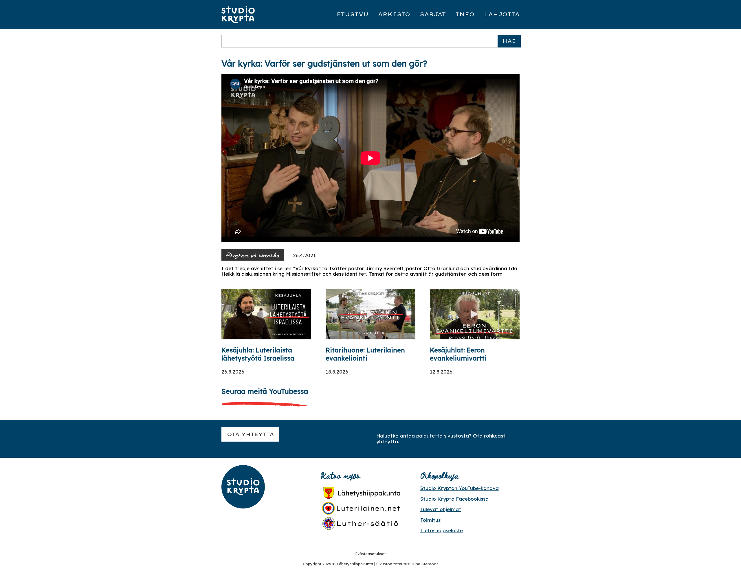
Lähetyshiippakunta (355, 563)
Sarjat (433, 14)
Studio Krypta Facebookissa (454, 499)
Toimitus (430, 520)
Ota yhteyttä (250, 434)
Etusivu (352, 14)
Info (464, 14)
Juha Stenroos (425, 563)
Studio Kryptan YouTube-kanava (459, 488)
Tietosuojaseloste (441, 530)
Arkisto (394, 14)
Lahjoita (502, 14)
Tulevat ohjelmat (440, 509)
